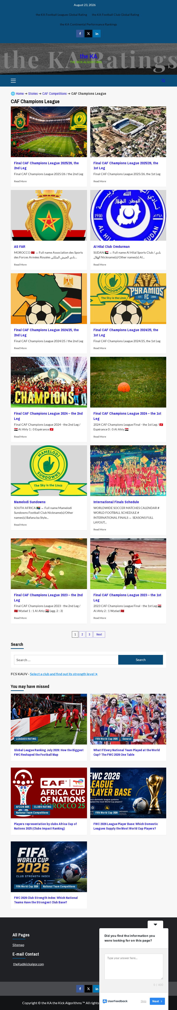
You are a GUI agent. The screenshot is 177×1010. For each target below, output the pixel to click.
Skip (143, 1001)
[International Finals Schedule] (128, 470)
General (126, 739)
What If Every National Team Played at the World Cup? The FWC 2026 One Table (126, 752)
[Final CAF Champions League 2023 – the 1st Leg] (128, 563)
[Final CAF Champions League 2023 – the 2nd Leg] (49, 563)
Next (99, 634)
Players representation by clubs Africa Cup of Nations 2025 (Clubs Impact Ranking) (45, 826)
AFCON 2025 (22, 807)
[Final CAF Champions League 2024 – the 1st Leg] (128, 382)
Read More (20, 181)
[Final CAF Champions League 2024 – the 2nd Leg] (49, 382)
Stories (33, 93)
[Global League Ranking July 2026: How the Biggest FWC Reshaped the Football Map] (49, 719)
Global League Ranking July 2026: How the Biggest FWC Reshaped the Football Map (49, 752)
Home (20, 93)
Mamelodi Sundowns (30, 501)
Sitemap (18, 945)
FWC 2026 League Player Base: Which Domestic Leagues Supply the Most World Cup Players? (125, 826)
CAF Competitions (54, 93)
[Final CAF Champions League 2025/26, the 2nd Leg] (49, 131)
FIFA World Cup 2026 (106, 739)
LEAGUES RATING (26, 739)
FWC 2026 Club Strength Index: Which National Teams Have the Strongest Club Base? (46, 899)
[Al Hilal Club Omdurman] (128, 215)
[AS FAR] (49, 215)
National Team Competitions (32, 812)
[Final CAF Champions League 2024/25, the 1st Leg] (128, 298)
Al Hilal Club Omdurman (111, 246)
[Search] (163, 80)
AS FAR (19, 246)
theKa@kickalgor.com (28, 964)
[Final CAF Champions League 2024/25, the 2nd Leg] (49, 298)
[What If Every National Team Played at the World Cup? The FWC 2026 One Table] (128, 719)
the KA (88, 56)
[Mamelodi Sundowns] (49, 470)
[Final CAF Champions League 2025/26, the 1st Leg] (128, 131)
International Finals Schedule (116, 501)
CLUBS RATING (42, 807)
